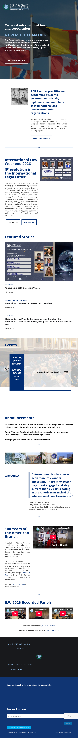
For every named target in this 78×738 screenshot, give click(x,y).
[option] (40, 372)
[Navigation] (72, 7)
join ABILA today (48, 626)
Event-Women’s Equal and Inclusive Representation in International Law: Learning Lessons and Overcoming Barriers (36, 433)
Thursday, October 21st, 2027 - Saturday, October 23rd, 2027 (17, 368)
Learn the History (16, 60)
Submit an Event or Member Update (19, 728)
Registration (29, 222)
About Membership (41, 138)
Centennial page (18, 584)
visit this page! (53, 630)
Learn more (13, 222)
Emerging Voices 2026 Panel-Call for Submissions (27, 439)
